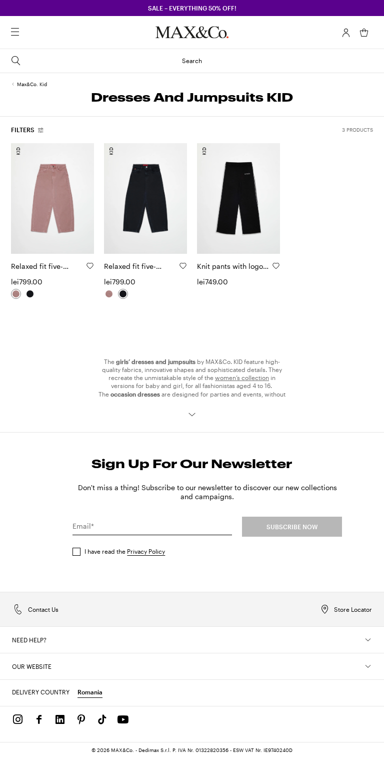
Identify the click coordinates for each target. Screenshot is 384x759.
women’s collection (242, 377)
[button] (346, 33)
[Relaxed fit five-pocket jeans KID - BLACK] (30, 293)
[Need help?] (368, 640)
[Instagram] (18, 719)
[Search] (29, 33)
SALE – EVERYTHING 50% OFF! (192, 8)
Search (192, 60)
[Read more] (192, 415)
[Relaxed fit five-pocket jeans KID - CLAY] (16, 293)
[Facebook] (39, 719)
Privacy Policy (146, 551)
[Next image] (78, 198)
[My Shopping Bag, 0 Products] (364, 33)
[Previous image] (27, 198)
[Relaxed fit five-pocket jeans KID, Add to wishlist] (90, 266)
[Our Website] (368, 666)
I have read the (124, 551)
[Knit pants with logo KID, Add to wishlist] (276, 266)
